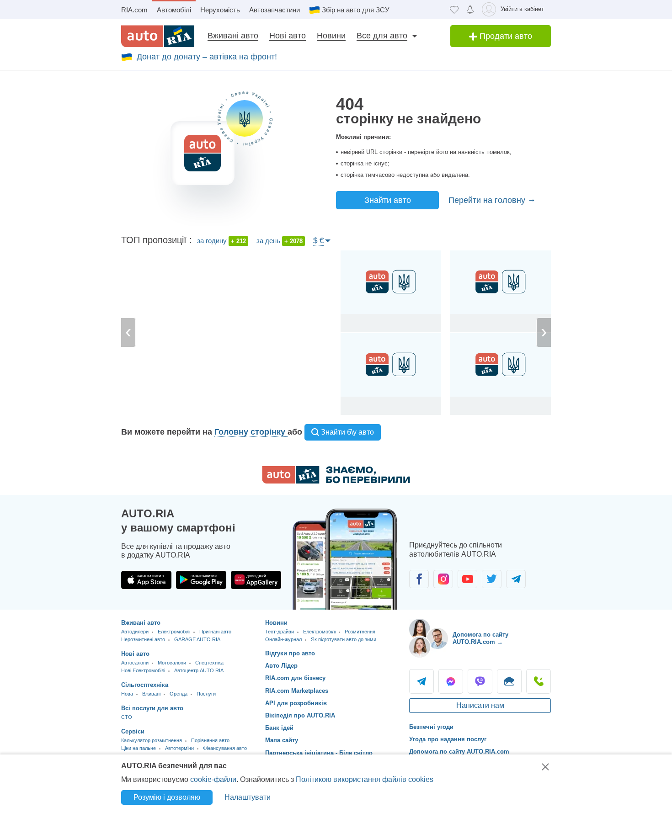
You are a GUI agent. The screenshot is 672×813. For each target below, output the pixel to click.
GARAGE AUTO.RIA (197, 639)
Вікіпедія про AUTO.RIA (300, 715)
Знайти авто (387, 200)
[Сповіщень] (470, 9)
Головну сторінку (251, 431)
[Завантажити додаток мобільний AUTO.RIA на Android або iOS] (345, 559)
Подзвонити (538, 681)
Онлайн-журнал (283, 639)
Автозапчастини (274, 10)
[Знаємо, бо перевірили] (336, 481)
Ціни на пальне (138, 748)
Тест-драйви (279, 631)
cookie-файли (213, 779)
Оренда (178, 693)
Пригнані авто (215, 631)
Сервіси (132, 731)
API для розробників (296, 703)
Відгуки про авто (290, 653)
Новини (331, 35)
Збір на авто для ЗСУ (355, 10)
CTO (126, 717)
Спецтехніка (209, 662)
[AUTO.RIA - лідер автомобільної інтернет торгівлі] (157, 36)
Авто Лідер (281, 665)
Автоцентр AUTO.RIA (199, 670)
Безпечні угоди (431, 726)
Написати (509, 681)
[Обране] (454, 9)
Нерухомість (220, 10)
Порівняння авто (210, 740)
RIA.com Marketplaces (296, 690)
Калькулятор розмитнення (151, 740)
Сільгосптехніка (144, 684)
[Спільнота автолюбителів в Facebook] (419, 579)
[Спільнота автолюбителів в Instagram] (443, 579)
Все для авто (382, 35)
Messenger (450, 681)
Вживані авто (233, 35)
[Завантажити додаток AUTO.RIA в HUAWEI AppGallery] (256, 580)
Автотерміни (179, 748)
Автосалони (135, 662)
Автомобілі (174, 10)
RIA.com (134, 10)
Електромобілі (174, 631)
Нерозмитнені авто (143, 639)
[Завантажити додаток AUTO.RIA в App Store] (146, 580)
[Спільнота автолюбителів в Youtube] (467, 579)
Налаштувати (247, 797)
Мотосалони (172, 662)
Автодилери (135, 631)
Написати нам (480, 705)
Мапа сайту (281, 740)
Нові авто (287, 35)
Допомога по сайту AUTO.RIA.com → (480, 638)
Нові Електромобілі (143, 670)
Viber (480, 681)
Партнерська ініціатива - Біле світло (319, 752)
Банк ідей (279, 727)
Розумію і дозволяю (166, 797)
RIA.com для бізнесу (295, 678)
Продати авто (504, 36)
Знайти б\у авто (346, 432)
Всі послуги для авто (152, 708)
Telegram (421, 681)
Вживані (151, 693)
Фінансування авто (225, 748)
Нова (127, 693)
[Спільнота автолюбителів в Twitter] (491, 579)
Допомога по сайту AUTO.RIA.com (459, 751)
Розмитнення (360, 631)
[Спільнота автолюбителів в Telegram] (516, 579)
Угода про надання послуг (447, 739)
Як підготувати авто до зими (343, 639)
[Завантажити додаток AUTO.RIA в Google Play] (201, 580)
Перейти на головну (488, 200)
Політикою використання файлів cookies (364, 779)
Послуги (206, 693)
